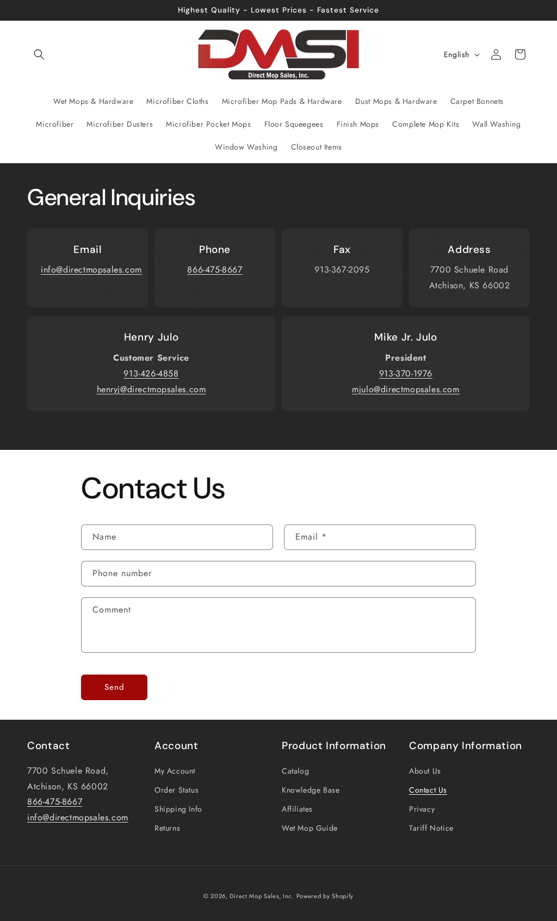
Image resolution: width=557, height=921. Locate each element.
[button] (39, 54)
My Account (174, 770)
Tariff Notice (431, 828)
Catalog (295, 770)
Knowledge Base (310, 789)
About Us (425, 770)
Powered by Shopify (325, 896)
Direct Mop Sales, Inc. (261, 896)
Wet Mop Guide (310, 828)
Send (114, 687)
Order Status (176, 789)
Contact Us (428, 789)
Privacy (422, 808)
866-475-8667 (214, 269)
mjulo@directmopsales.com (405, 389)
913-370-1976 (405, 373)
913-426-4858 (150, 373)
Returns (167, 828)
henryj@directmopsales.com (151, 389)
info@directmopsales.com (91, 269)
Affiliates (297, 808)
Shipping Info (178, 808)
